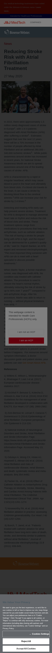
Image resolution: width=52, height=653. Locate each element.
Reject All (26, 641)
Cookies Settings (40, 634)
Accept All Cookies (26, 649)
